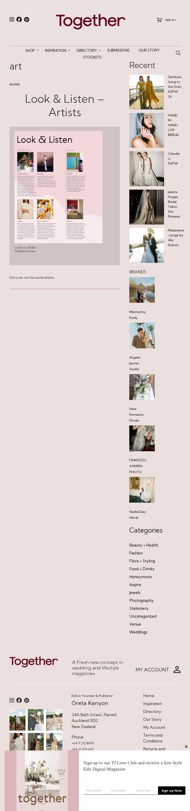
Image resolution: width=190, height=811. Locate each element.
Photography (141, 600)
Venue (135, 624)
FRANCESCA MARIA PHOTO (138, 466)
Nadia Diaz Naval (137, 515)
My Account (154, 727)
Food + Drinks (141, 568)
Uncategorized (142, 616)
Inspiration (55, 50)
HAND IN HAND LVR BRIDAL (174, 125)
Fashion (136, 553)
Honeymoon (140, 576)
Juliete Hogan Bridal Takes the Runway (174, 204)
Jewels (134, 592)
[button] (17, 720)
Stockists (92, 57)
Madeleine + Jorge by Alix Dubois (176, 237)
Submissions (118, 50)
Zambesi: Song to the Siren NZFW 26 (175, 87)
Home (148, 695)
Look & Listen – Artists (64, 105)
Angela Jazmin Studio (134, 363)
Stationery (139, 608)
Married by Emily (137, 315)
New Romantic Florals (136, 414)
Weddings (138, 632)
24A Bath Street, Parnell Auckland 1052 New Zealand (94, 720)
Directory (87, 50)
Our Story (149, 50)
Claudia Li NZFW (174, 158)
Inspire (15, 84)
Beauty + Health (143, 545)
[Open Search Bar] (178, 53)
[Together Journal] (91, 21)
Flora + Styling (142, 560)
